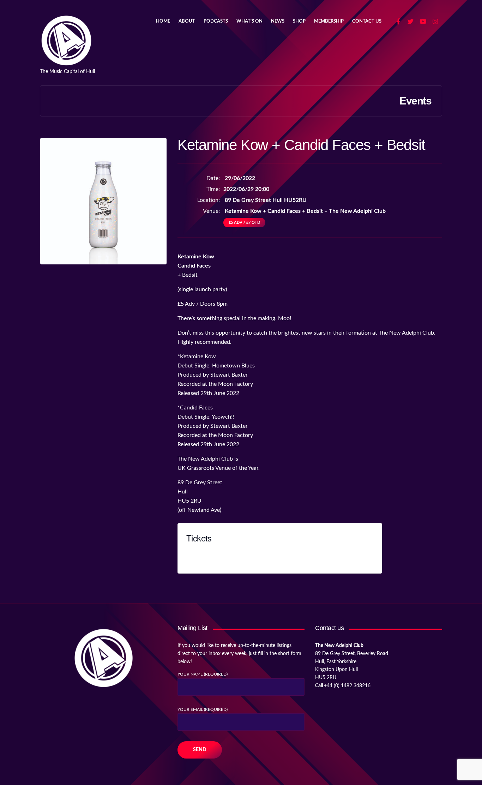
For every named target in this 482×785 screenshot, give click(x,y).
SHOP (299, 21)
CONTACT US (366, 21)
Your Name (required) (202, 674)
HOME (163, 21)
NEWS (277, 21)
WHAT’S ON (249, 21)
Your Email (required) (202, 709)
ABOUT (187, 21)
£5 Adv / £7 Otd (244, 222)
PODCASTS (216, 21)
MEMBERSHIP (329, 21)
